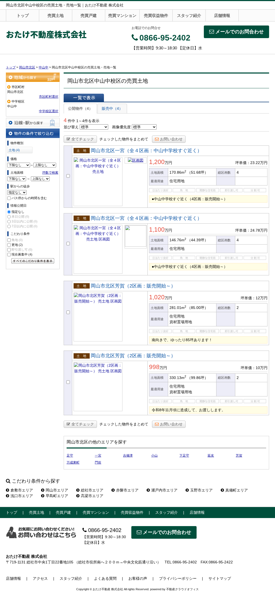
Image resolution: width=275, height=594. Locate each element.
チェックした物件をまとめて (123, 139)
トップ (23, 15)
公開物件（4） (80, 108)
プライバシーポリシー (178, 578)
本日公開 (20, 216)
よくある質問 (105, 578)
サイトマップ (219, 578)
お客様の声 (137, 578)
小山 (154, 455)
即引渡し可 (22, 250)
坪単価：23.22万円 (251, 163)
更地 (17, 245)
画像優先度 (121, 127)
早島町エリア (57, 496)
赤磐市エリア (127, 490)
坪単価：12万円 (254, 298)
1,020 (157, 297)
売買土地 (56, 15)
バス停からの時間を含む (29, 198)
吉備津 (128, 455)
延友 (211, 455)
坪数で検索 (50, 172)
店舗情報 (222, 15)
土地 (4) (14, 150)
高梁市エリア (92, 496)
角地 (17, 240)
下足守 (184, 455)
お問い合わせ (171, 139)
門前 (98, 462)
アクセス (40, 578)
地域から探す (33, 77)
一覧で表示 (84, 98)
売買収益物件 (156, 15)
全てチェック (82, 139)
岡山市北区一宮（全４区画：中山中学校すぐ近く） (146, 150)
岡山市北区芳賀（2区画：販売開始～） (133, 286)
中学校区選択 (48, 111)
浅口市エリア (21, 496)
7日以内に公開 (24, 226)
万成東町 (73, 462)
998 (154, 366)
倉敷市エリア (21, 490)
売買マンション (122, 15)
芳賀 (239, 455)
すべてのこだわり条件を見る (32, 261)
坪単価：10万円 (254, 368)
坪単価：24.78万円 (251, 230)
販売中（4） (112, 108)
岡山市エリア (57, 490)
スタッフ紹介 (189, 15)
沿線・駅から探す (33, 122)
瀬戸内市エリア (164, 490)
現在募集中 (22, 254)
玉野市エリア (201, 490)
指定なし (18, 212)
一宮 (98, 455)
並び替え (71, 127)
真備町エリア (236, 490)
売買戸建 (89, 15)
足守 (70, 455)
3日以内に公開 (24, 221)
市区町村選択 (48, 97)
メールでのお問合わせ (239, 31)
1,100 (157, 229)
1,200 (157, 161)
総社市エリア (92, 490)
